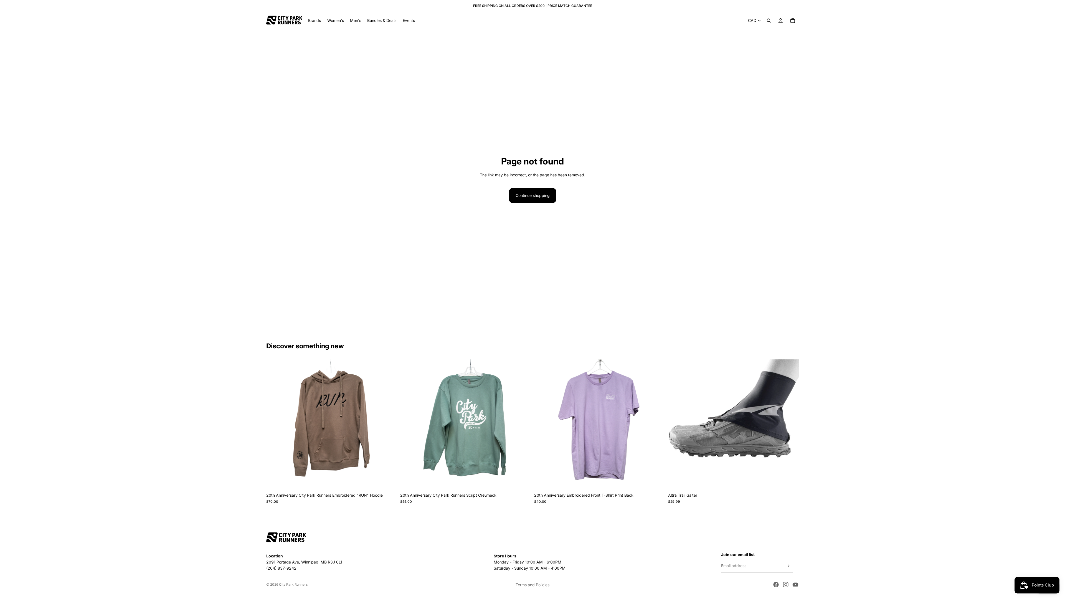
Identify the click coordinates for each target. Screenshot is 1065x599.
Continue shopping (533, 195)
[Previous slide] (274, 425)
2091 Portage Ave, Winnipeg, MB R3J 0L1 (304, 562)
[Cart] (793, 20)
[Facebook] (776, 584)
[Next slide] (388, 425)
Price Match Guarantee (569, 6)
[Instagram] (785, 584)
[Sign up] (787, 566)
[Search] (769, 20)
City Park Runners (293, 584)
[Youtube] (795, 584)
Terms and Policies (532, 584)
